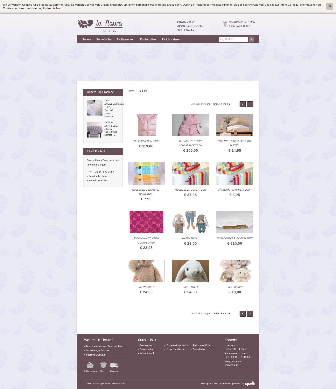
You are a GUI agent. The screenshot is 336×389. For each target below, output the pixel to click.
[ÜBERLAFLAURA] (185, 30)
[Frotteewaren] (125, 39)
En (114, 31)
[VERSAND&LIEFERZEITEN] (190, 26)
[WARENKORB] (236, 21)
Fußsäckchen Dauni (146, 141)
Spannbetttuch (147, 349)
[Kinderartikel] (147, 39)
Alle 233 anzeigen (201, 104)
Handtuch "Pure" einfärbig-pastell (235, 143)
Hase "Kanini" (235, 287)
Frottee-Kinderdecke (177, 345)
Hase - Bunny (190, 238)
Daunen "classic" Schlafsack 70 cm (190, 143)
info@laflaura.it (233, 361)
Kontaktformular (98, 180)
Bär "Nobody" (146, 287)
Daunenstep (146, 345)
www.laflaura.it (232, 365)
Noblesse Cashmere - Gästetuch (146, 191)
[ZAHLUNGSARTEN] (186, 21)
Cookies (214, 383)
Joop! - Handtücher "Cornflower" (146, 240)
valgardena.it (147, 353)
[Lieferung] (114, 366)
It (109, 31)
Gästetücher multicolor (234, 189)
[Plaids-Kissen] (170, 39)
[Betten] (86, 39)
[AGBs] (103, 366)
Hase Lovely (191, 287)
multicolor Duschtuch (190, 189)
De (104, 31)
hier (58, 8)
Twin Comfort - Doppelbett (234, 238)
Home (131, 91)
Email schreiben (98, 176)
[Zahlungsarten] (90, 366)
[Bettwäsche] (103, 39)
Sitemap (204, 383)
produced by (238, 383)
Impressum (225, 383)
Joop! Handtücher (175, 349)
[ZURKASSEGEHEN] (242, 26)
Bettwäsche (199, 349)
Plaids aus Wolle (202, 345)
